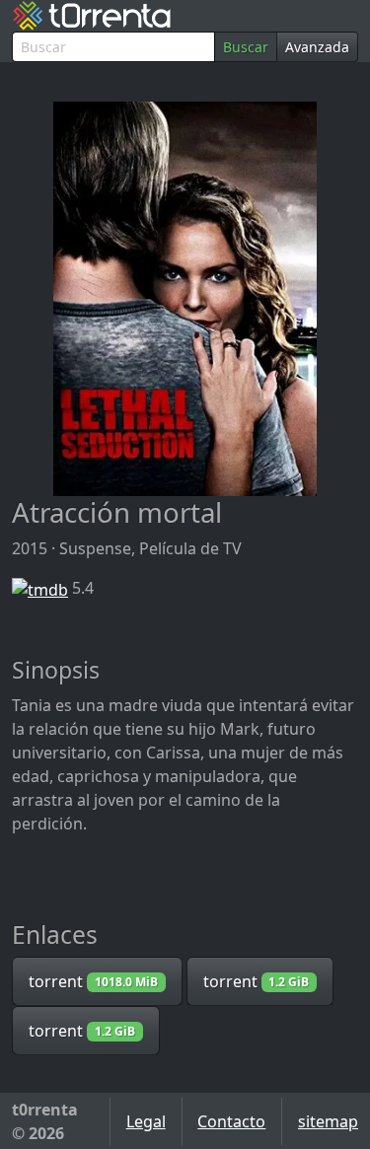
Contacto (231, 1121)
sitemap (328, 1121)
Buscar (245, 46)
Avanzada (317, 46)
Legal (146, 1121)
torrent (93, 981)
